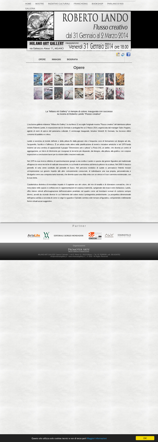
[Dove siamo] (118, 54)
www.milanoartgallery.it (77, 256)
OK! (145, 438)
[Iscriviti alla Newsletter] (123, 54)
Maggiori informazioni (97, 438)
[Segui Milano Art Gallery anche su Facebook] (129, 54)
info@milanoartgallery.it (58, 256)
